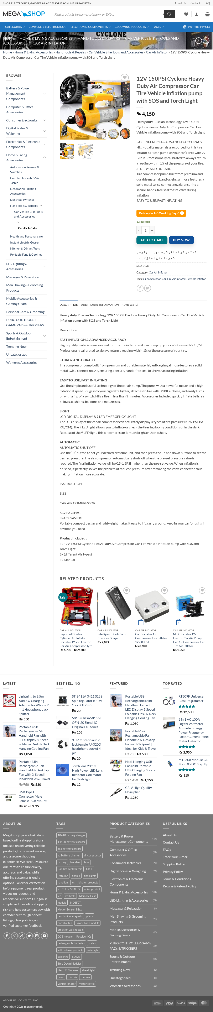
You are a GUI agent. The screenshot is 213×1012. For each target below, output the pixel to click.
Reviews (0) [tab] (130, 304)
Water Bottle (87, 983)
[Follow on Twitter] (29, 935)
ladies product (92, 889)
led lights (70, 896)
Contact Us (171, 842)
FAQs (167, 849)
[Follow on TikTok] (22, 935)
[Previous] (66, 106)
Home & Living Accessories (46, 38)
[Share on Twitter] (147, 288)
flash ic (76, 875)
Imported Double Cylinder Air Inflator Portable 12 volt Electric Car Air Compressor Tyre (76, 639)
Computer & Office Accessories (19, 109)
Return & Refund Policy (179, 886)
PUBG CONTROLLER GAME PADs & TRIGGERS (25, 322)
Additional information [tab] (100, 304)
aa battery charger (69, 855)
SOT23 (76, 956)
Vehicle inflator (197, 279)
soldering (63, 956)
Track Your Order (175, 857)
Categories (13, 26)
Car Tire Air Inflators (174, 279)
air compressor (152, 279)
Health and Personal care (26, 236)
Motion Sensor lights (70, 909)
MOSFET (75, 902)
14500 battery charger (71, 842)
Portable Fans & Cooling (26, 254)
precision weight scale (71, 929)
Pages (157, 26)
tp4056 (72, 977)
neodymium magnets (70, 916)
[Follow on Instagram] (14, 935)
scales (92, 943)
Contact (195, 3)
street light (88, 970)
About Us (180, 3)
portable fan (65, 923)
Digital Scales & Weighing (17, 130)
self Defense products (70, 950)
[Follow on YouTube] (44, 935)
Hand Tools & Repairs (99, 38)
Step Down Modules (70, 963)
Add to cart (151, 240)
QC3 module (65, 936)
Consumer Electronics (46, 26)
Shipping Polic (173, 864)
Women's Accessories (21, 362)
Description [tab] (69, 304)
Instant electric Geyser (24, 242)
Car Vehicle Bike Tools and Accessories (116, 52)
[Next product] (198, 40)
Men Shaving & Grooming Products (24, 287)
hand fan (63, 882)
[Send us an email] (36, 935)
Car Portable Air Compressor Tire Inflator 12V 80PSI (151, 637)
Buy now (181, 240)
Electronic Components (89, 26)
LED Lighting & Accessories (16, 266)
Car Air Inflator (49, 43)
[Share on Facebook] (140, 288)
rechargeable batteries (71, 943)
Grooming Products (130, 26)
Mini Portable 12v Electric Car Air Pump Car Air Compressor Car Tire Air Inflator (189, 639)
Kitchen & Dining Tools (25, 248)
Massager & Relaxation (22, 277)
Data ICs (63, 875)
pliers (89, 916)
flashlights (90, 875)
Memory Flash (87, 896)
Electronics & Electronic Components (23, 144)
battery (62, 862)
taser (61, 977)
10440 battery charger (71, 835)
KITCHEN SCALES (69, 889)
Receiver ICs (83, 936)
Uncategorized (16, 354)
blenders (75, 862)
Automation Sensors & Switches (24, 169)
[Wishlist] (186, 14)
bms (86, 862)
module (62, 902)
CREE (89, 869)
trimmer (85, 977)
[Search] (169, 14)
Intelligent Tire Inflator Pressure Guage (112, 636)
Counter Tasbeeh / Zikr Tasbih (25, 180)
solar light (93, 950)
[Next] (123, 106)
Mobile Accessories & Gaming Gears (21, 301)
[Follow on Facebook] (7, 935)
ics (73, 882)
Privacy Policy (173, 871)
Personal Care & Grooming (25, 312)
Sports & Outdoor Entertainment (19, 335)
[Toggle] (44, 93)
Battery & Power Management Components (18, 93)
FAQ (207, 3)
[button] (196, 14)
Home (9, 38)
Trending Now (16, 346)
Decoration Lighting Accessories (23, 191)
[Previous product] (206, 40)
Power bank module (87, 923)
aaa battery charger (69, 848)
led (59, 896)
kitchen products (88, 882)
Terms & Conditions (177, 879)
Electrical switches (22, 199)
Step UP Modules (68, 970)
